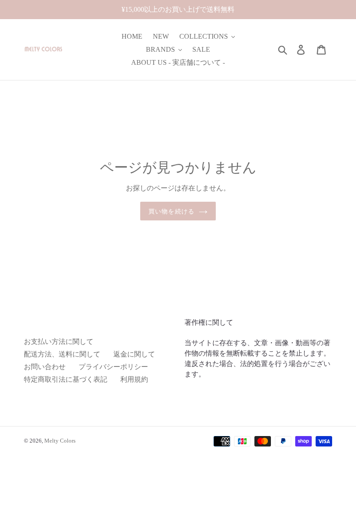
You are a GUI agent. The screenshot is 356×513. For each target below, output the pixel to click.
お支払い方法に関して (58, 341)
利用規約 (134, 379)
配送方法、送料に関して (62, 354)
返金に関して (134, 354)
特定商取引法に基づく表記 (65, 379)
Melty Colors (60, 440)
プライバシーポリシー (113, 366)
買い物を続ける (171, 211)
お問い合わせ (45, 366)
